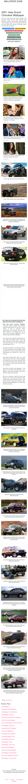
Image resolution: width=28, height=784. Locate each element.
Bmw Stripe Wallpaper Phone (8, 736)
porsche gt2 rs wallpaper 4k (14, 41)
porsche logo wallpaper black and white (14, 30)
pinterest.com (9, 700)
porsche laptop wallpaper (8, 28)
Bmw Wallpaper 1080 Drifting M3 (9, 752)
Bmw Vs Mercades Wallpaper (8, 720)
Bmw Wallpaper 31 (6, 706)
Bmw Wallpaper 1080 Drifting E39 (9, 712)
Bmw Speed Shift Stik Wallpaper (9, 709)
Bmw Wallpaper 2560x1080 (8, 725)
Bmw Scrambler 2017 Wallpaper (9, 728)
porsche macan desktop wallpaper (14, 33)
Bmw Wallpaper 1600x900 (8, 714)
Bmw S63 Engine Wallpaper (8, 747)
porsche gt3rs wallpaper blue (14, 37)
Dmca (6, 779)
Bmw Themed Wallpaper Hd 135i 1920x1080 (12, 723)
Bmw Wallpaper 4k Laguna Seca (9, 758)
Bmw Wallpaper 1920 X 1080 (8, 744)
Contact (12, 779)
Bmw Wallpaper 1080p (7, 742)
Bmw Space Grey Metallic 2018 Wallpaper (11, 717)
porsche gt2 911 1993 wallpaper (14, 39)
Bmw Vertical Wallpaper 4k (8, 731)
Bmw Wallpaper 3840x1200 (8, 739)
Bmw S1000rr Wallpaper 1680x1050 (10, 755)
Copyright (14, 781)
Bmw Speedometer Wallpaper (8, 733)
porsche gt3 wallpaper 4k (14, 35)
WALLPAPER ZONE (13, 1)
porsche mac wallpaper (20, 28)
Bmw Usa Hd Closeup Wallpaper (9, 750)
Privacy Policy (19, 779)
